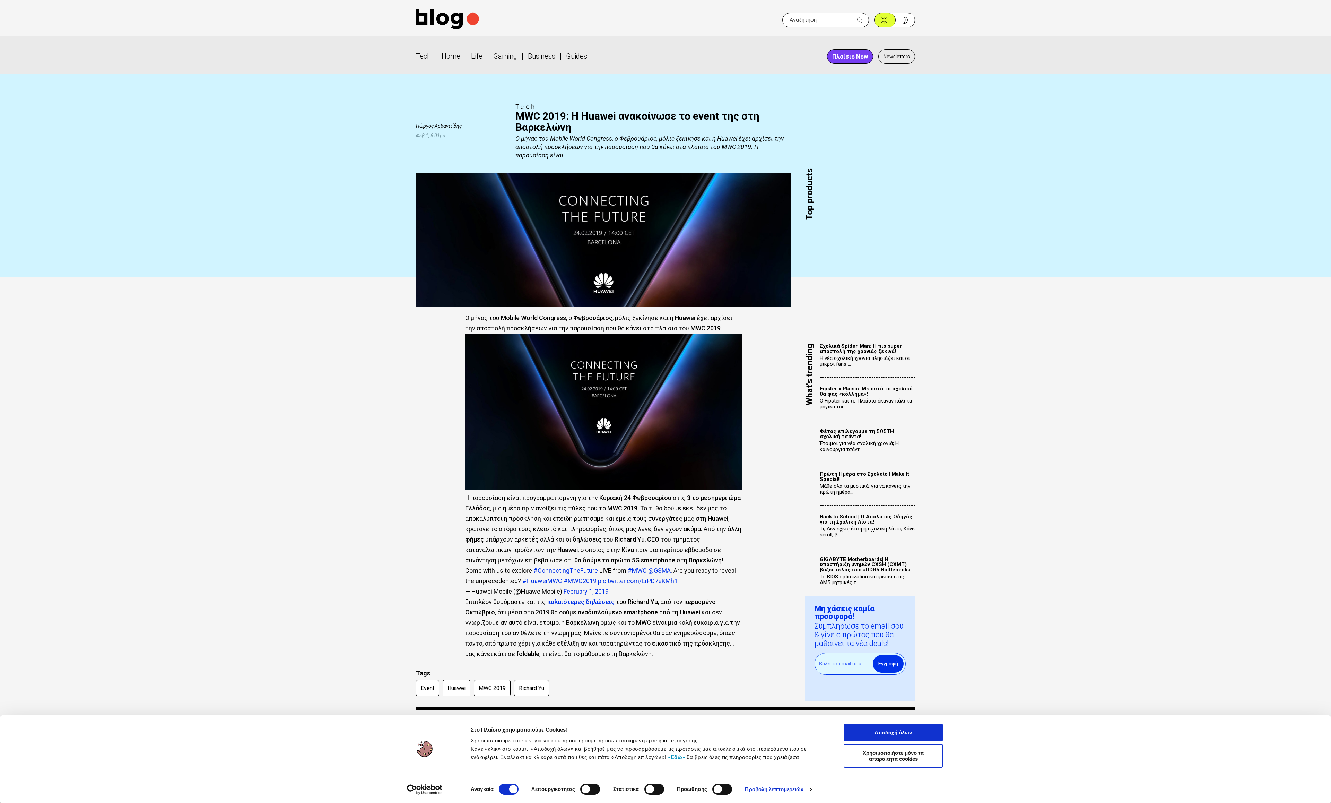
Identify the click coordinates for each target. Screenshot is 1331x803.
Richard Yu (531, 688)
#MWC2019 (580, 581)
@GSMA (659, 570)
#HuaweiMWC (542, 581)
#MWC (637, 570)
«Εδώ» (676, 757)
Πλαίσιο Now (850, 56)
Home (451, 56)
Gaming (505, 56)
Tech (423, 56)
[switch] (590, 789)
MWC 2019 (492, 688)
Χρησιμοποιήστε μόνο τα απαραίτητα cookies (893, 756)
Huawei (456, 688)
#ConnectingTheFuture (565, 570)
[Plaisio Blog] (447, 20)
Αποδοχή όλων (893, 732)
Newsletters (897, 56)
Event (427, 688)
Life (476, 56)
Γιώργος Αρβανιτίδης (439, 126)
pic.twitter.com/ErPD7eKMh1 (638, 581)
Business (541, 56)
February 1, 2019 (586, 591)
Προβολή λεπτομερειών (774, 789)
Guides (576, 56)
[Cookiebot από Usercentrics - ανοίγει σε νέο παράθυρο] (424, 789)
